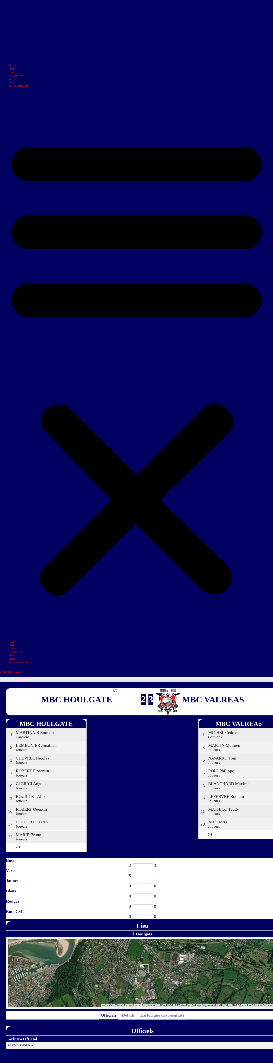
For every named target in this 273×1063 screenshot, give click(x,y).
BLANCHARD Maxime (229, 783)
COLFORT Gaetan (32, 822)
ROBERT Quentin (31, 809)
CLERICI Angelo (31, 783)
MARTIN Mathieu (224, 745)
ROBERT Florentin (32, 770)
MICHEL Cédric (222, 732)
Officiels (108, 1015)
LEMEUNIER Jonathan (36, 745)
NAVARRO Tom (222, 758)
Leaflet (109, 1005)
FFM (11, 68)
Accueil (13, 65)
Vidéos (12, 79)
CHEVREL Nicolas (32, 758)
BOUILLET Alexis (32, 796)
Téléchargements (18, 85)
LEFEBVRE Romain (226, 796)
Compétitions (16, 75)
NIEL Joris (217, 822)
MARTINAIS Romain (35, 732)
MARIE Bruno (28, 834)
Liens (12, 82)
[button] (136, 363)
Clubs (12, 72)
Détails (128, 1015)
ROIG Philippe (221, 770)
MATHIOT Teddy (223, 809)
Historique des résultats (162, 1015)
